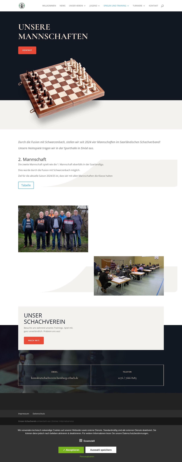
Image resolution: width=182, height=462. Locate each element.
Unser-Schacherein (27, 421)
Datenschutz (39, 413)
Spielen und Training (115, 6)
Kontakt (153, 6)
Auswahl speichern (101, 450)
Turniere (137, 6)
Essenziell (89, 441)
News (62, 6)
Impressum (23, 413)
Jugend (93, 6)
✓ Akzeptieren (71, 450)
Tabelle (26, 185)
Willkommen (49, 6)
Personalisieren (87, 456)
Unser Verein (76, 6)
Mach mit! (34, 340)
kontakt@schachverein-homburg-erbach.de (54, 378)
